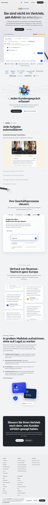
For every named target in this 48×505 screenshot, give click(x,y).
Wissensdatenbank (6, 482)
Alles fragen (11, 214)
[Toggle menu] (45, 2)
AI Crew (4, 471)
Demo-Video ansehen (9, 34)
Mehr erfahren (9, 230)
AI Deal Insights (6, 468)
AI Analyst (5, 464)
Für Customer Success (21, 468)
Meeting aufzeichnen (16, 111)
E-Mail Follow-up (23, 41)
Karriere (18, 478)
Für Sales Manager (20, 462)
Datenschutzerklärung (6, 502)
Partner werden (20, 482)
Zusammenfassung (18, 155)
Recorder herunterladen (31, 111)
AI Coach (4, 462)
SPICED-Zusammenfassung (13, 41)
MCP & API (36, 214)
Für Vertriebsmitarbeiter (21, 464)
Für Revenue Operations (21, 466)
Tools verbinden (19, 214)
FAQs (4, 488)
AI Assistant (5, 460)
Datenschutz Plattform (21, 486)
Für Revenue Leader (21, 460)
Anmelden (33, 2)
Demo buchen (40, 2)
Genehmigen (40, 53)
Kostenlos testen (19, 29)
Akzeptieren (42, 500)
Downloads (26, 2)
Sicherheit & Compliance (8, 378)
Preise (4, 484)
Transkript (30, 155)
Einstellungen (29, 500)
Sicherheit (5, 486)
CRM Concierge (31, 41)
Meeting (4, 490)
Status (18, 495)
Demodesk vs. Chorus (36, 462)
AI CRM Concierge (6, 466)
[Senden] (41, 61)
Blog (4, 478)
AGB (18, 488)
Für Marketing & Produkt (21, 471)
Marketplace (5, 480)
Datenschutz (19, 484)
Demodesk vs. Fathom (36, 464)
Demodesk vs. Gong (35, 460)
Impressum (19, 490)
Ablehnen (34, 53)
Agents (27, 214)
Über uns (19, 480)
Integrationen (5, 473)
